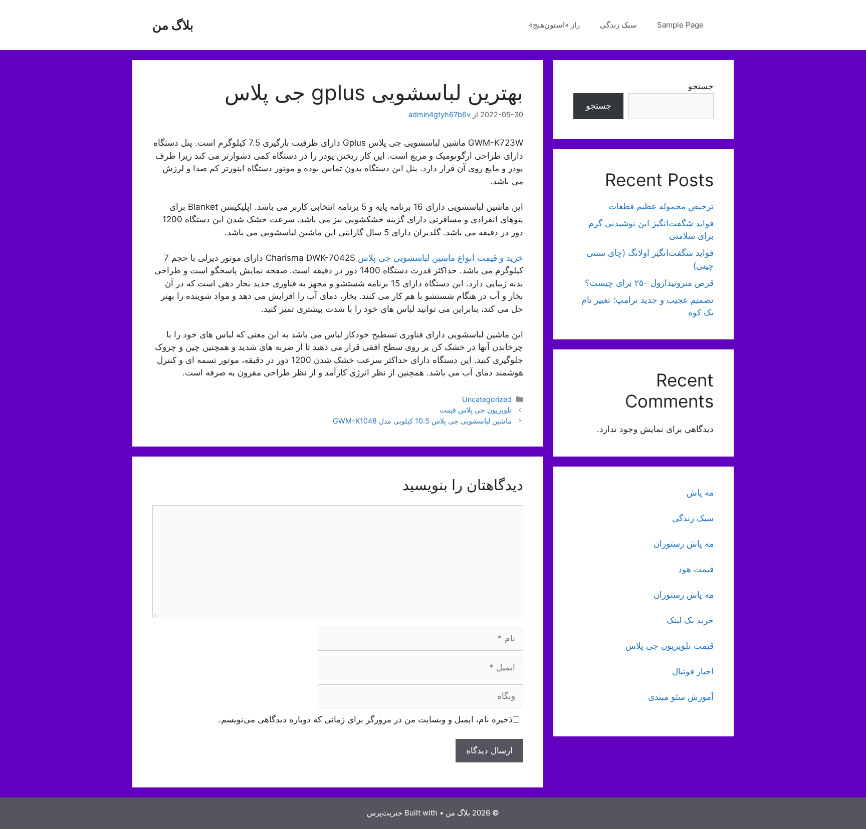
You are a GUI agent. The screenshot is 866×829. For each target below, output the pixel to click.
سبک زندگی (618, 25)
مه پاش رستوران (684, 544)
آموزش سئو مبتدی (681, 697)
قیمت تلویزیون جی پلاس (669, 646)
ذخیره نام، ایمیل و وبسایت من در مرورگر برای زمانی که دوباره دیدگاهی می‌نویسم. (366, 719)
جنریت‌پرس (384, 812)
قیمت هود (696, 569)
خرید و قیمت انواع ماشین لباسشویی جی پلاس (440, 258)
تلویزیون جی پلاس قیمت (476, 409)
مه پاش (700, 493)
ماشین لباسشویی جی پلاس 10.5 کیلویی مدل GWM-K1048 (422, 421)
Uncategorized (487, 399)
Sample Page (680, 25)
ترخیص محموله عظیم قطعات (661, 206)
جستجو (701, 86)
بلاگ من (172, 25)
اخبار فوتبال (693, 671)
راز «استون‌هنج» (554, 25)
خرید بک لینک (690, 620)
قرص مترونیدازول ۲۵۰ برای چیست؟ (649, 283)
